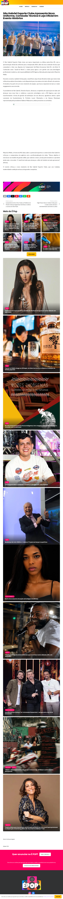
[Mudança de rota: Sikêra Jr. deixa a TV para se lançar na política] (31, 234)
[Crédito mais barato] (50, 234)
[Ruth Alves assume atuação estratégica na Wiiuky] (31, 545)
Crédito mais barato (50, 249)
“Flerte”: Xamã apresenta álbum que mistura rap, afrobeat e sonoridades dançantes (29, 770)
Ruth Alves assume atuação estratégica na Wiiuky (21, 599)
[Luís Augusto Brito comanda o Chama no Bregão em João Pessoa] (12, 234)
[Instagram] (29, 893)
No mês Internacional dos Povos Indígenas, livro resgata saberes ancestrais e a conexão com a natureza (50, 226)
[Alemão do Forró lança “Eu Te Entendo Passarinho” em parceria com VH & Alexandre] (31, 660)
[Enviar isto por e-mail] (5, 196)
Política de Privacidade (48, 896)
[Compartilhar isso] (9, 196)
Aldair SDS (6, 846)
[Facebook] (33, 893)
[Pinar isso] (17, 196)
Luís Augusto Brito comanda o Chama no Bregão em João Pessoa (12, 247)
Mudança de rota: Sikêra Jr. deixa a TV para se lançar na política (30, 247)
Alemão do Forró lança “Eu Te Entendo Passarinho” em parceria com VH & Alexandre (29, 713)
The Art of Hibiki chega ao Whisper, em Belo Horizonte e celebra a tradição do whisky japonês (31, 227)
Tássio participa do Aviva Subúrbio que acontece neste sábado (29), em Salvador (28, 655)
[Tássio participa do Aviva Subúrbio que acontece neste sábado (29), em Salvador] (31, 603)
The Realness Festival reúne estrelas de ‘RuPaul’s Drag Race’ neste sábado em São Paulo (12, 227)
